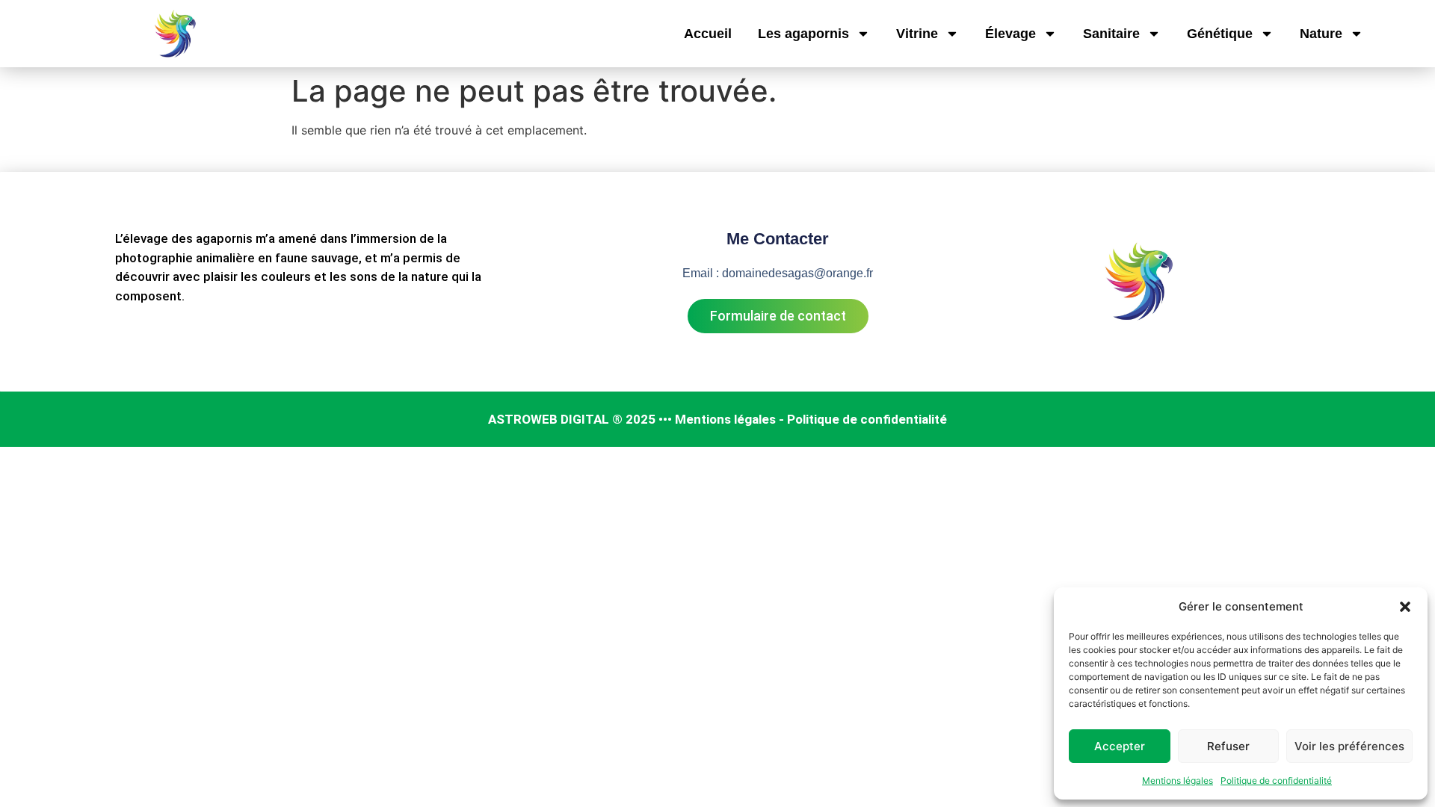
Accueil (708, 33)
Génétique (1220, 33)
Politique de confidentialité (1276, 780)
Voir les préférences (1349, 746)
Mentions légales (1177, 780)
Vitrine (917, 33)
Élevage (1010, 33)
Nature (1321, 33)
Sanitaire (1111, 33)
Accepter (1119, 746)
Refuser (1228, 746)
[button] (1405, 606)
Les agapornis (803, 33)
